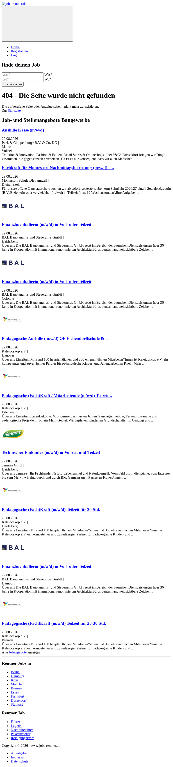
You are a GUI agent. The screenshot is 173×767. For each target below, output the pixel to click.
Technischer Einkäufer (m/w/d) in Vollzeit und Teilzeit (51, 452)
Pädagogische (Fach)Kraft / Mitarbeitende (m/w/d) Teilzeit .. (57, 395)
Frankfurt (17, 696)
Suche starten (13, 84)
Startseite (14, 110)
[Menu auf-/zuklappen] (37, 24)
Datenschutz (19, 761)
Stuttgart (17, 704)
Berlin (15, 672)
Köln (14, 680)
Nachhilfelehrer (22, 730)
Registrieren (19, 51)
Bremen (16, 688)
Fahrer (15, 722)
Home (15, 47)
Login (15, 55)
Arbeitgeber (19, 753)
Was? (48, 74)
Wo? (47, 79)
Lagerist (16, 726)
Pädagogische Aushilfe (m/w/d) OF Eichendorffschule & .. (55, 338)
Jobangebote (18, 652)
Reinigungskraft (22, 738)
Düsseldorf (18, 700)
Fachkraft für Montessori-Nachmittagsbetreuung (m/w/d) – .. (58, 167)
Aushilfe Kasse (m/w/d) (23, 130)
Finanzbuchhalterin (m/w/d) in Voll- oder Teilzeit (46, 224)
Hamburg (17, 676)
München (17, 684)
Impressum (18, 757)
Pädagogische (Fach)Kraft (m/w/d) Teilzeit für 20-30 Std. (54, 623)
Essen (15, 692)
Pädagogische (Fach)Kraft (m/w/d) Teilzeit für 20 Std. (51, 509)
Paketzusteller (20, 734)
